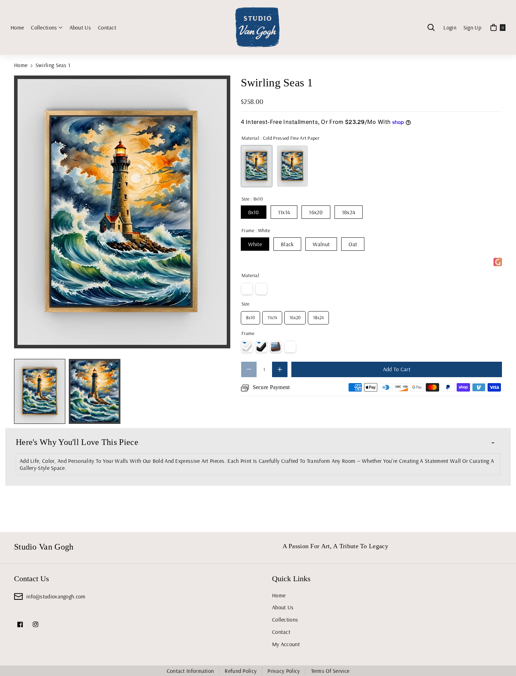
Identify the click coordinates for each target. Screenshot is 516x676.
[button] (46, 27)
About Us (282, 607)
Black (287, 244)
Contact (281, 631)
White (255, 244)
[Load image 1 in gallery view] (39, 391)
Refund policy (241, 670)
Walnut (321, 244)
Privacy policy (283, 670)
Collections (285, 619)
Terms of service (330, 670)
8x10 (253, 212)
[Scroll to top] (501, 654)
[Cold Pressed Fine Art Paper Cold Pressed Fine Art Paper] (256, 166)
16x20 (316, 212)
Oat (353, 244)
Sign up (472, 27)
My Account (286, 644)
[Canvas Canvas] (292, 166)
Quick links (291, 578)
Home (20, 64)
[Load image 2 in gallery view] (94, 391)
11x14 (284, 212)
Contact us (31, 578)
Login (449, 27)
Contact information (190, 670)
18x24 (349, 212)
